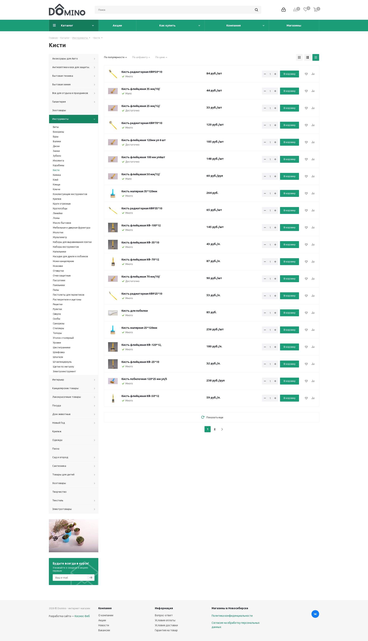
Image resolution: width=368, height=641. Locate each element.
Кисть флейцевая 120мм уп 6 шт (144, 140)
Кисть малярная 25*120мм (139, 327)
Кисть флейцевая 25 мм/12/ (141, 106)
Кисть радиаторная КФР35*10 (142, 208)
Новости (103, 625)
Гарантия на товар (166, 630)
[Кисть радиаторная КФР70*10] (113, 125)
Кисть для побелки (135, 310)
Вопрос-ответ (164, 615)
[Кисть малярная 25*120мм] (113, 330)
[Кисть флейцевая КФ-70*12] (113, 261)
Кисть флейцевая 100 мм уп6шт (143, 157)
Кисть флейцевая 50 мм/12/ (141, 174)
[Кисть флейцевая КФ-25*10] (113, 364)
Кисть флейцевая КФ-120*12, (141, 344)
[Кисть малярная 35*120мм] (113, 193)
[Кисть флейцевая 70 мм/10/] (113, 279)
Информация (164, 608)
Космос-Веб (82, 616)
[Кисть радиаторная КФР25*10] (113, 296)
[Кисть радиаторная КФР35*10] (113, 210)
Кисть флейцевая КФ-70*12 (140, 259)
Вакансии (104, 630)
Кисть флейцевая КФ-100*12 (141, 225)
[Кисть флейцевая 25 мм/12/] (113, 108)
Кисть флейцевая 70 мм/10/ (141, 276)
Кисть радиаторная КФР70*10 (142, 123)
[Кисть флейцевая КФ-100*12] (113, 227)
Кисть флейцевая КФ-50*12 (140, 396)
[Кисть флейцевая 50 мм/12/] (113, 176)
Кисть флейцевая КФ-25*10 (140, 361)
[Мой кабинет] (284, 10)
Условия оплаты (165, 620)
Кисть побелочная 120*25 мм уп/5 (144, 378)
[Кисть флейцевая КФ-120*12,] (113, 347)
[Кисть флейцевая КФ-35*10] (113, 244)
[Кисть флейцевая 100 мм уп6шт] (113, 159)
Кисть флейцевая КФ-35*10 (140, 242)
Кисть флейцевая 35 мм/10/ (141, 88)
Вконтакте (315, 614)
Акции (102, 620)
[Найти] (256, 10)
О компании (105, 615)
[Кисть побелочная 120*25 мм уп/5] (113, 381)
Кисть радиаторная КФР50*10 (142, 71)
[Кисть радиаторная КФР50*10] (113, 74)
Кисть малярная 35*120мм (139, 191)
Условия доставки (166, 625)
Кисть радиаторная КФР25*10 (142, 293)
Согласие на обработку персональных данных (236, 625)
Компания (105, 608)
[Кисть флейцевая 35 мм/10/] (113, 91)
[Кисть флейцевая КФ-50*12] (113, 398)
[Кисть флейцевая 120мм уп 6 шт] (113, 142)
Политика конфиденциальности (232, 615)
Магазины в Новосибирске (230, 608)
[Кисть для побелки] (113, 313)
